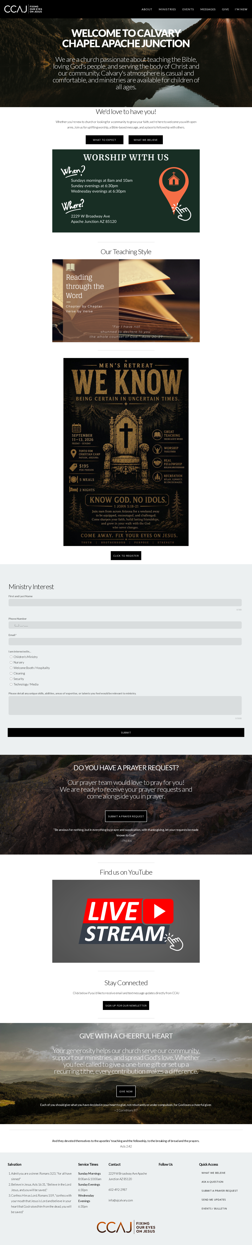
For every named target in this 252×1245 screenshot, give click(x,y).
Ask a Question (212, 1181)
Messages (208, 9)
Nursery (19, 662)
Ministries (168, 9)
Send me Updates (214, 1199)
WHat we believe (146, 139)
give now (126, 1091)
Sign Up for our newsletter (126, 1005)
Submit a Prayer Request (126, 816)
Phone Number (18, 618)
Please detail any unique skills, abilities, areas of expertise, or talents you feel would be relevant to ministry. (72, 693)
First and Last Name (21, 596)
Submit (126, 732)
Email (12, 634)
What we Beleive (214, 1172)
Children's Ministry (26, 657)
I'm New (241, 9)
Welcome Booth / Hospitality (32, 668)
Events (188, 9)
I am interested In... (20, 651)
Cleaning (19, 673)
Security (19, 679)
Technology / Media (26, 684)
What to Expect (104, 139)
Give (225, 9)
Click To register (126, 555)
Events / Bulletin (214, 1208)
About (147, 9)
